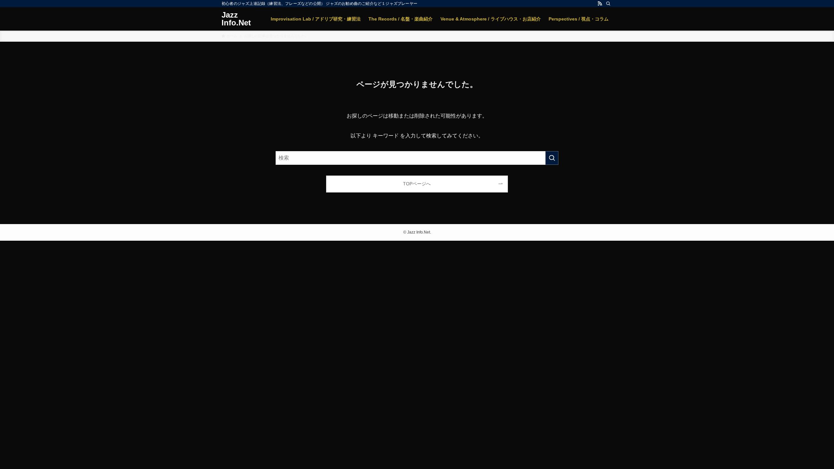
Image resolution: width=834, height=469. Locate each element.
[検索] (608, 3)
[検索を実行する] (551, 158)
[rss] (600, 3)
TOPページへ (417, 183)
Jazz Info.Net (236, 19)
